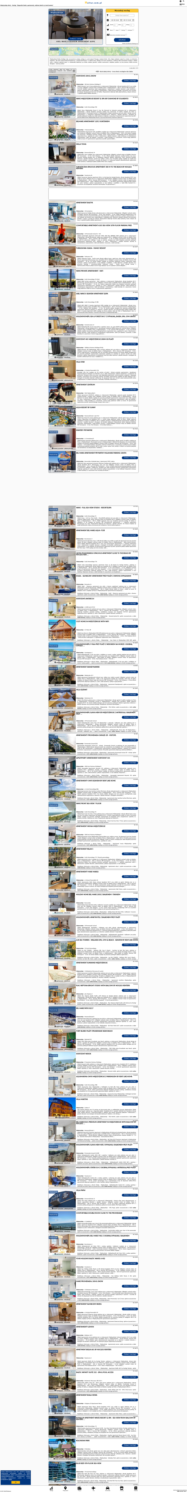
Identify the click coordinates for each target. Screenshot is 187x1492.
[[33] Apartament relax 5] (62, 858)
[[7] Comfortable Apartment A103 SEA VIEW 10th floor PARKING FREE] (62, 234)
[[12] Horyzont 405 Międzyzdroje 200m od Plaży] (62, 348)
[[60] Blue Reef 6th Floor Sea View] (62, 1472)
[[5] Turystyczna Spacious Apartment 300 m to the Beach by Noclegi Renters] (62, 176)
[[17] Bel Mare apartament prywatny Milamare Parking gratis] (62, 462)
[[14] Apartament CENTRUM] (62, 394)
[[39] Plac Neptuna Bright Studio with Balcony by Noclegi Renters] (62, 994)
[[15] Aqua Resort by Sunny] (62, 416)
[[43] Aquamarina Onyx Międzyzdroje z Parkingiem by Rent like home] (62, 1085)
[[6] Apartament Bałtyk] (62, 212)
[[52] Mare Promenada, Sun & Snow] (62, 1290)
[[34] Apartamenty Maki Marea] (62, 881)
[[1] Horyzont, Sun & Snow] (62, 85)
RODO (10, 1479)
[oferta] (55, 94)
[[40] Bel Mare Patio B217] (62, 1017)
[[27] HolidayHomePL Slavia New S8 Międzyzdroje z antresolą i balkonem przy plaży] (62, 721)
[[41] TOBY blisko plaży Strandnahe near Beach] (62, 1040)
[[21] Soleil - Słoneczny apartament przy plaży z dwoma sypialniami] (62, 585)
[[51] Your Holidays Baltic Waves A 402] (62, 1267)
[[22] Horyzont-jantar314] (62, 608)
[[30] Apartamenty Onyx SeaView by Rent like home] (62, 790)
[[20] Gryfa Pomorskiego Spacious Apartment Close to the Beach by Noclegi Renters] (62, 562)
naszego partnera (123, 594)
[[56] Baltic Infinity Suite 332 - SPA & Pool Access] (62, 1381)
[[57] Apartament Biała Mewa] (62, 1404)
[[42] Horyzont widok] (62, 1063)
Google (28, 1471)
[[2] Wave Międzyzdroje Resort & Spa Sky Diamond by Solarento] (62, 108)
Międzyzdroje (53, 77)
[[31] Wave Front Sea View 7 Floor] (62, 812)
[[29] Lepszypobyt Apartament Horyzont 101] (62, 767)
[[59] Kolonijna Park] (62, 1449)
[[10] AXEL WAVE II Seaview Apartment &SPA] (62, 303)
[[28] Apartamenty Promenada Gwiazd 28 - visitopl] (62, 744)
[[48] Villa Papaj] (62, 1199)
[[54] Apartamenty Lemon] (62, 1336)
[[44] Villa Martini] (62, 1108)
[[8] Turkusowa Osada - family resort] (62, 257)
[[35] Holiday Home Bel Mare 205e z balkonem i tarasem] (62, 903)
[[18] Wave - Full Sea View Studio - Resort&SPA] (62, 517)
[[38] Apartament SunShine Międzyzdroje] (62, 972)
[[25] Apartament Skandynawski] (62, 676)
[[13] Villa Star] (62, 371)
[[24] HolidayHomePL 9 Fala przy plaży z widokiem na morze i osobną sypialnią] (62, 653)
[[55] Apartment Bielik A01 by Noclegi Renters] (62, 1358)
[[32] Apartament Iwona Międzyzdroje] (62, 835)
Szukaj (122, 40)
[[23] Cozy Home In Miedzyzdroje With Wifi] (62, 630)
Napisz (185, 1491)
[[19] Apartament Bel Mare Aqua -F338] (62, 539)
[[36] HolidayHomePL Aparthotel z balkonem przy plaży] (62, 926)
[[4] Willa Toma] (62, 153)
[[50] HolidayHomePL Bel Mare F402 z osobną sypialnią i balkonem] (62, 1245)
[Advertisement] (93, 489)
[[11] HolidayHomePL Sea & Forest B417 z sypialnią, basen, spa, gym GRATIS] (62, 325)
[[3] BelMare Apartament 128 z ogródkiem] (62, 130)
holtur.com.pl (93, 3)
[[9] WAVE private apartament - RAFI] (62, 280)
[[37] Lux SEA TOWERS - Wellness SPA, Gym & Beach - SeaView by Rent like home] (62, 949)
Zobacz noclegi (130, 80)
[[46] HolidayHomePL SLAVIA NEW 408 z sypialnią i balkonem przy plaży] (62, 1154)
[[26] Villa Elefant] (62, 699)
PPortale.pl (8, 1491)
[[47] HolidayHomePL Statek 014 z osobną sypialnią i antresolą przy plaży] (62, 1176)
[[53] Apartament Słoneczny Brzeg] (62, 1313)
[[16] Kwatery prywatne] (62, 439)
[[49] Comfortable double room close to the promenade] (62, 1222)
